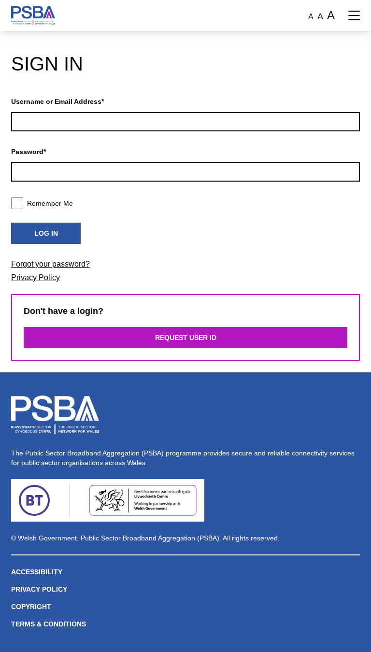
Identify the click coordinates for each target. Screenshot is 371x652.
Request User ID (185, 337)
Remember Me (50, 203)
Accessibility (36, 572)
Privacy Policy (35, 277)
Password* (28, 152)
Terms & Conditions (48, 624)
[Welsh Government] (143, 500)
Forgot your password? (50, 264)
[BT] (34, 500)
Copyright (31, 606)
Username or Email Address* (57, 101)
